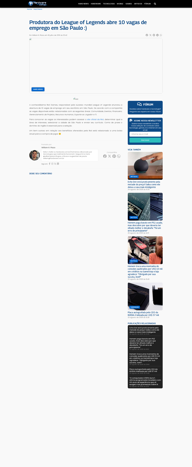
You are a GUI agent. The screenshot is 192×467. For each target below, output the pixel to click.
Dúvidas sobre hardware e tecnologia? (145, 109)
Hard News (83, 3)
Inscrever (145, 140)
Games (129, 3)
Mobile (120, 3)
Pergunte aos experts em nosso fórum (145, 112)
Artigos (138, 3)
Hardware (96, 3)
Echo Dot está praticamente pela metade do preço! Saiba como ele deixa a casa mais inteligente (144, 184)
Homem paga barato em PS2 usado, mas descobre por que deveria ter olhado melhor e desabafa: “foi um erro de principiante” (145, 226)
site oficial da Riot (95, 119)
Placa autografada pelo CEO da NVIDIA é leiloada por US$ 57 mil (143, 313)
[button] (147, 35)
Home (29, 9)
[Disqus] (75, 207)
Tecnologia (109, 3)
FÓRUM (148, 104)
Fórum (147, 3)
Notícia (134, 217)
